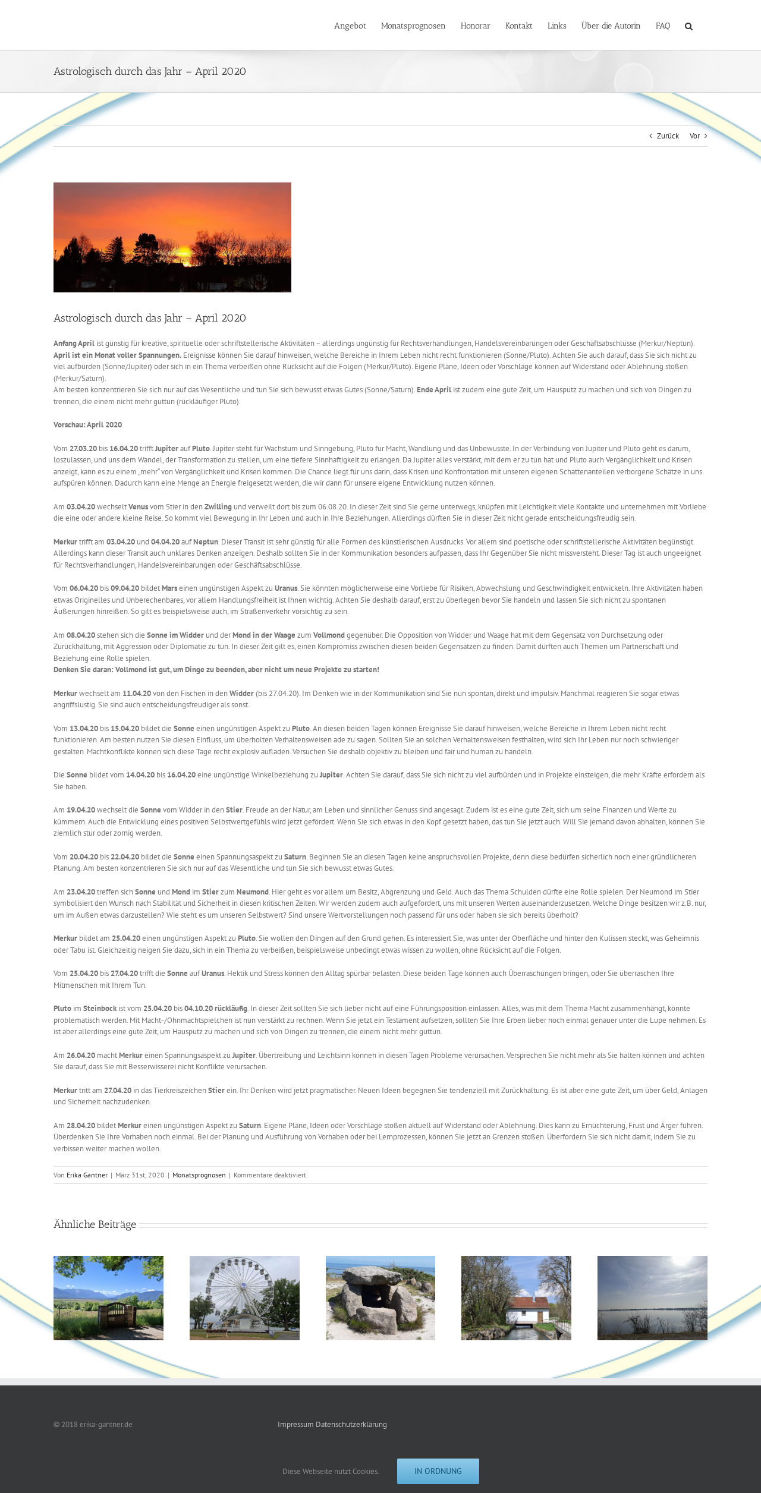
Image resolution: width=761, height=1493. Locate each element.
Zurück (668, 136)
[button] (689, 25)
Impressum (296, 1424)
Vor (695, 136)
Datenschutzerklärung (351, 1424)
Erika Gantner (87, 1174)
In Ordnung (438, 1471)
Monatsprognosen (199, 1174)
